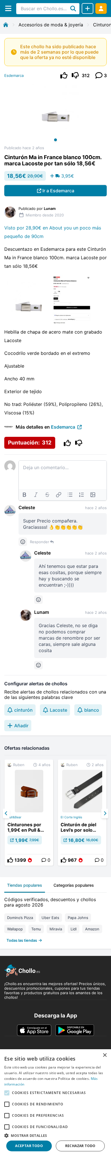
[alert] (55, 1103)
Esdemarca (14, 75)
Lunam (41, 612)
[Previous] (6, 813)
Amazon (92, 929)
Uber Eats (50, 917)
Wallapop (15, 929)
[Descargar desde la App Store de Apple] (34, 1030)
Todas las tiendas (22, 940)
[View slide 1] (55, 114)
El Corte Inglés (71, 817)
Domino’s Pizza (20, 917)
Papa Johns (78, 917)
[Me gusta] (63, 75)
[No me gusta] (75, 75)
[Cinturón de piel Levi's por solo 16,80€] (82, 813)
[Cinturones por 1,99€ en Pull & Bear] (29, 813)
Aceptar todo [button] (29, 1145)
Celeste (26, 507)
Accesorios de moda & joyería (50, 25)
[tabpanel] (55, 919)
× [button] (104, 1055)
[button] (55, 1135)
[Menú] (8, 8)
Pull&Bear (14, 817)
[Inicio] (6, 25)
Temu (36, 929)
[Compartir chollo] (87, 8)
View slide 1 (55, 139)
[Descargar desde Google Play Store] (75, 1030)
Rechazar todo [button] (80, 1145)
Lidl (74, 929)
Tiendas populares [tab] (24, 885)
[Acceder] (101, 8)
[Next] (104, 813)
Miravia (56, 929)
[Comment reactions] (22, 542)
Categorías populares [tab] (74, 885)
